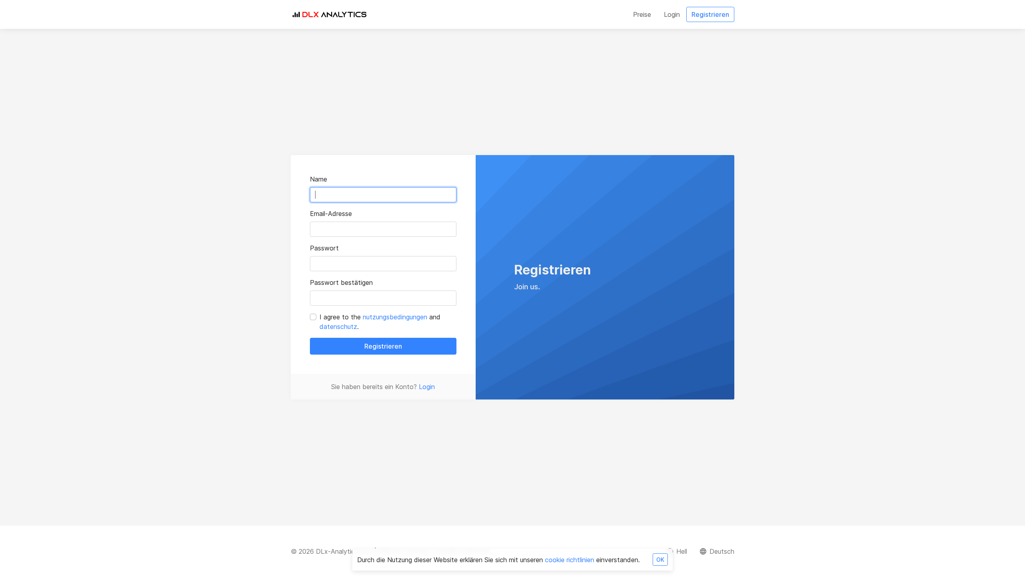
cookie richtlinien (569, 560)
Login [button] (672, 14)
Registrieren (383, 346)
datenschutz (338, 327)
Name (318, 179)
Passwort (324, 248)
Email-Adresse (331, 214)
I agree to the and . (380, 322)
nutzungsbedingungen (395, 317)
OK (660, 559)
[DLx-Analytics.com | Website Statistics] (329, 14)
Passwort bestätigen (341, 282)
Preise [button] (642, 14)
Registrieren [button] (710, 14)
